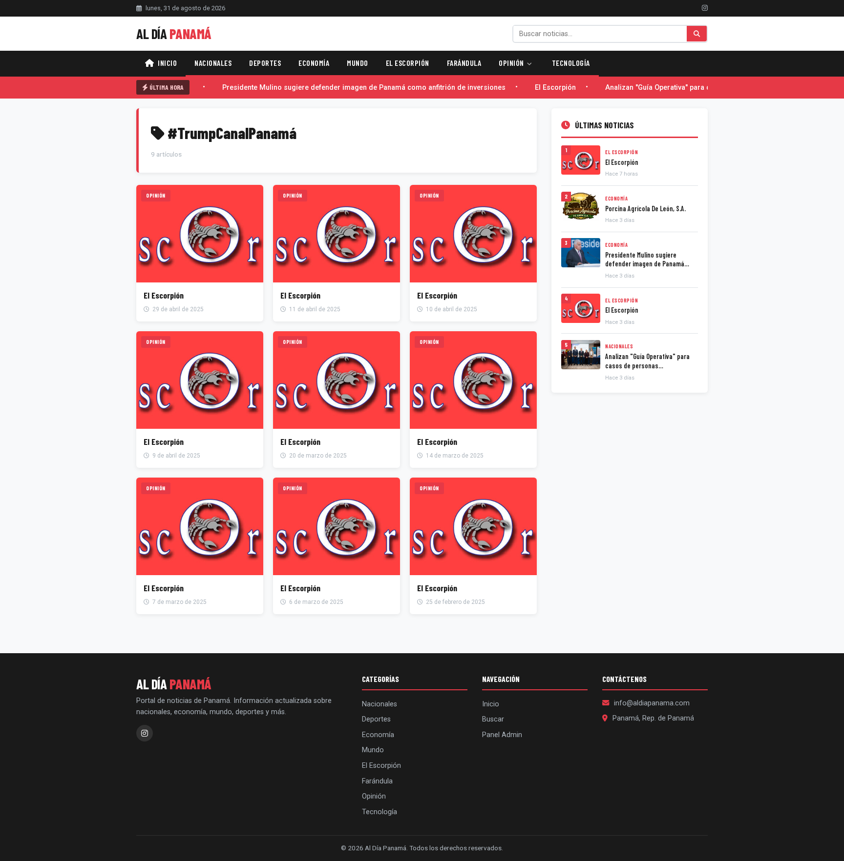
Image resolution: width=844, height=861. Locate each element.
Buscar (493, 719)
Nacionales (213, 62)
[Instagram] (705, 8)
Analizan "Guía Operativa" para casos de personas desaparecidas (703, 87)
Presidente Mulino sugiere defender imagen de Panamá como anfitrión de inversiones (355, 87)
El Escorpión (407, 62)
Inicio (166, 62)
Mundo (357, 62)
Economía (313, 62)
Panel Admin (502, 735)
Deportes (265, 62)
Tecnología (571, 62)
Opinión (512, 62)
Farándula (464, 62)
